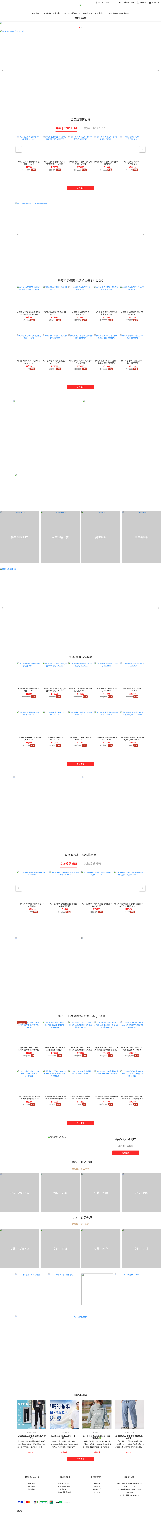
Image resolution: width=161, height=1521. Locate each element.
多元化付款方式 (64, 1483)
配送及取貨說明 (64, 1486)
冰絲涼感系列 (92, 863)
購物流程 (97, 1486)
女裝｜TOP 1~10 (94, 128)
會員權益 (97, 1483)
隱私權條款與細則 (64, 1492)
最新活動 (31, 1483)
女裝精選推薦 (68, 863)
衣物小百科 (64, 1489)
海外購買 (97, 1492)
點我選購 (125, 1152)
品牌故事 (31, 1486)
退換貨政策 (97, 1489)
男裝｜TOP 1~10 (66, 128)
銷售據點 (31, 1489)
